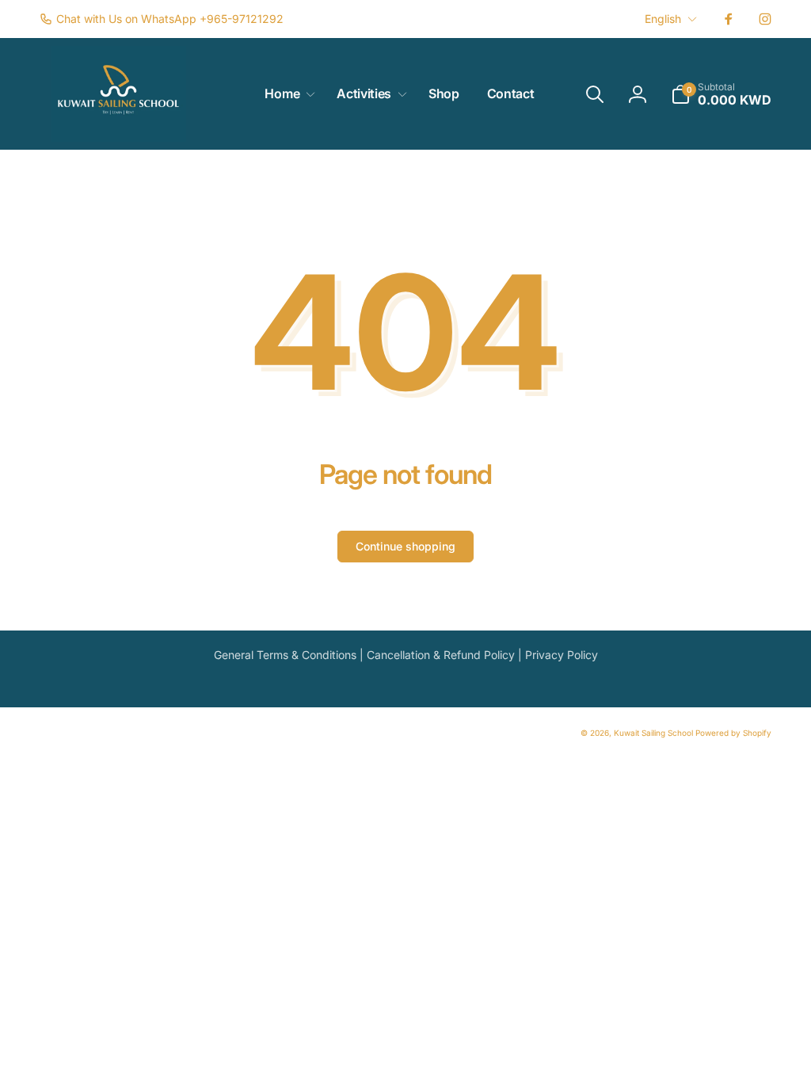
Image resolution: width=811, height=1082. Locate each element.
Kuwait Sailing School (653, 732)
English (663, 18)
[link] (162, 19)
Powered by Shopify (733, 732)
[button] (287, 94)
